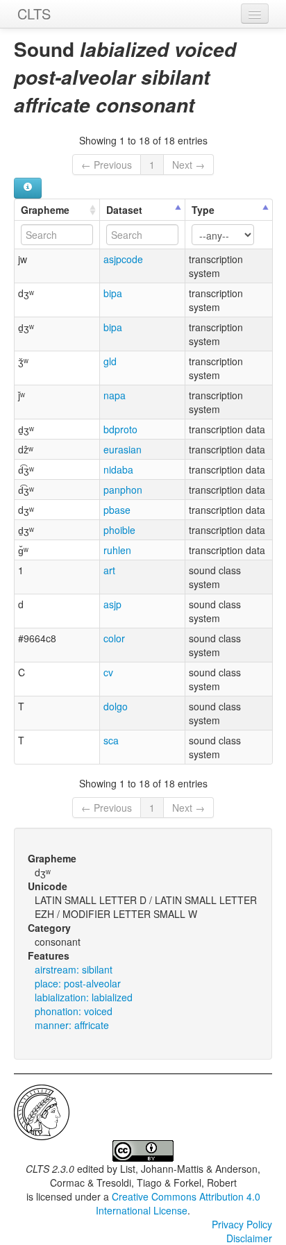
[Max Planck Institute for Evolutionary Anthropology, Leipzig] (41, 1111)
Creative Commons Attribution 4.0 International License (178, 1203)
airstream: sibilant (73, 969)
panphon (122, 489)
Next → (188, 165)
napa (114, 395)
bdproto (120, 429)
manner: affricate (72, 1025)
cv (108, 672)
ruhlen (117, 550)
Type (203, 210)
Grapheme (45, 210)
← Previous (106, 165)
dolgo (115, 706)
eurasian (122, 449)
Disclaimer (249, 1238)
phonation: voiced (73, 1011)
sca (111, 740)
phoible (119, 530)
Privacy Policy (242, 1224)
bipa (112, 293)
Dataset (124, 210)
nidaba (118, 469)
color (114, 638)
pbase (117, 510)
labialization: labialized (84, 997)
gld (110, 361)
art (109, 570)
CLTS (34, 13)
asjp (112, 604)
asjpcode (123, 259)
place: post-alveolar (78, 983)
